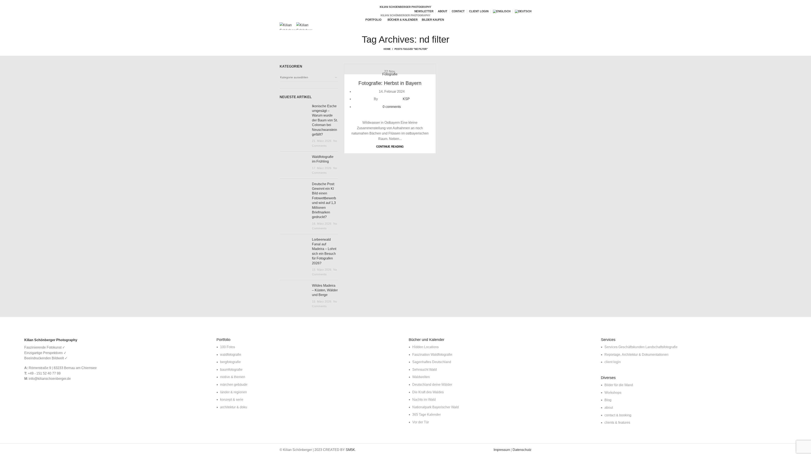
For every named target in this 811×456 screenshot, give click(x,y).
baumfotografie (231, 369)
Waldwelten (421, 377)
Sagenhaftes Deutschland (431, 362)
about (608, 407)
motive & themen (232, 377)
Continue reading (390, 146)
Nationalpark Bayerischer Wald (435, 407)
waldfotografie (230, 354)
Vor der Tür (420, 422)
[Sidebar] (5, 322)
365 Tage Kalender (426, 414)
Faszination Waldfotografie (432, 354)
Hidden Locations (425, 347)
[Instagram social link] (408, 2)
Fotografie (389, 74)
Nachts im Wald (424, 399)
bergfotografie (230, 362)
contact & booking (617, 415)
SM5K (350, 450)
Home (387, 49)
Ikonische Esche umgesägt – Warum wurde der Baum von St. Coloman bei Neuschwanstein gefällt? (325, 120)
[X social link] (403, 2)
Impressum (502, 450)
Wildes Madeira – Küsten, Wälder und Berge (325, 290)
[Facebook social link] (398, 2)
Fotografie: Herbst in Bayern (389, 83)
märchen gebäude (233, 384)
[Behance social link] (412, 2)
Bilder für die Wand (618, 385)
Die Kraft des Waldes (428, 392)
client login (612, 362)
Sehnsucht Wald (424, 369)
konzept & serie (231, 399)
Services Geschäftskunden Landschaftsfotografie (641, 347)
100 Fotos (227, 347)
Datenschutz (522, 450)
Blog (607, 400)
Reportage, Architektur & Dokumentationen (636, 354)
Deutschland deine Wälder (432, 384)
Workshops (612, 392)
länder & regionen (233, 392)
